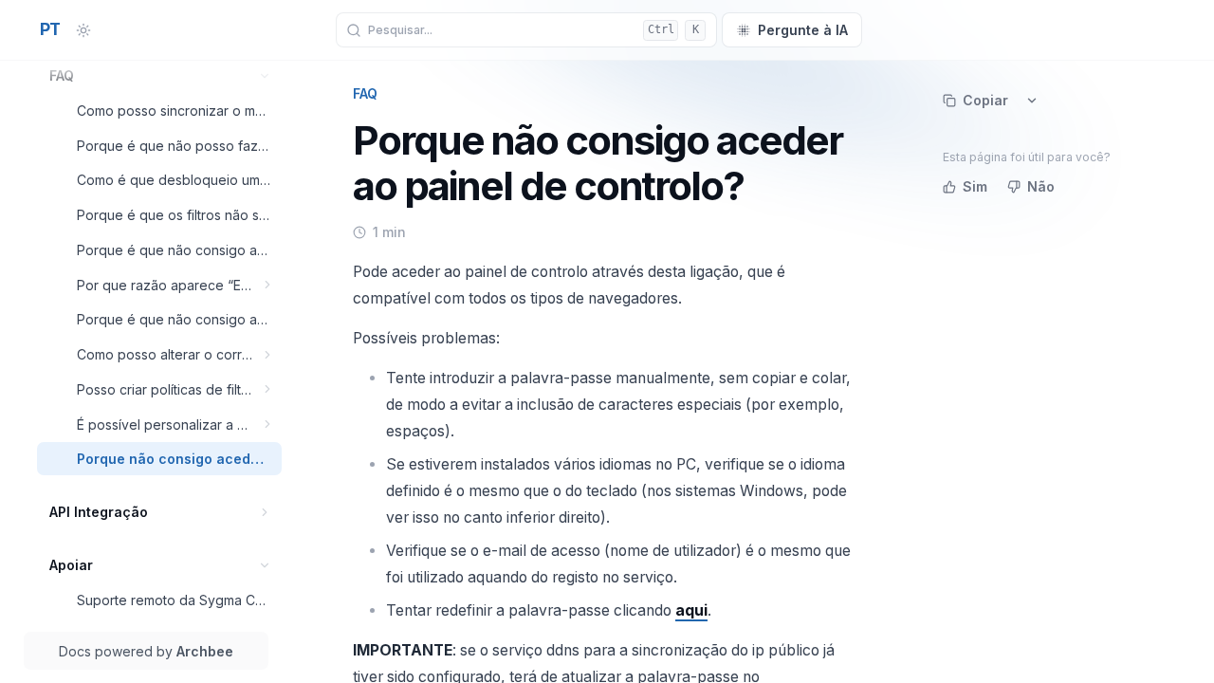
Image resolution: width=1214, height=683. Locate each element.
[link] (160, 75)
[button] (265, 75)
